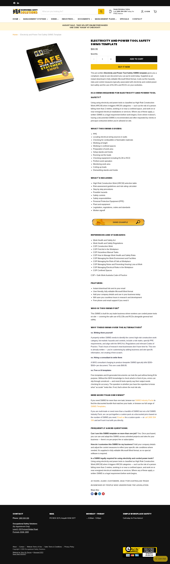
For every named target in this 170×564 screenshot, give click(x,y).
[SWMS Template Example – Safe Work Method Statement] (118, 226)
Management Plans (105, 19)
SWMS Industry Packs (144, 400)
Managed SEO (38, 552)
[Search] (101, 11)
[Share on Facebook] (92, 493)
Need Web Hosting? (19, 554)
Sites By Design (26, 552)
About (15, 547)
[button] (146, 11)
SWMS (54, 19)
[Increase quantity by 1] (111, 59)
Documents (84, 19)
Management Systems (35, 19)
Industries (67, 19)
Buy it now (124, 67)
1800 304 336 (24, 518)
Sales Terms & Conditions (53, 547)
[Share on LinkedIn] (99, 493)
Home (16, 19)
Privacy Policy (69, 547)
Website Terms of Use (34, 547)
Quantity (94, 54)
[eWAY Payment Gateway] (140, 557)
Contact (137, 19)
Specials (124, 19)
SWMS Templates (98, 406)
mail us (121, 417)
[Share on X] (95, 493)
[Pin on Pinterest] (103, 493)
